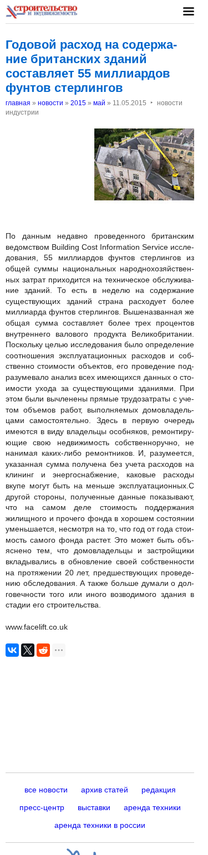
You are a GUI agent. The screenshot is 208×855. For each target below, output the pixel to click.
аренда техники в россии (99, 825)
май (99, 103)
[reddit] (43, 650)
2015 (78, 103)
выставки (94, 807)
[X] (27, 650)
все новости (46, 789)
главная (18, 103)
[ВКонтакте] (12, 650)
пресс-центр (41, 807)
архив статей (104, 789)
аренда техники (152, 807)
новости (50, 103)
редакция (158, 789)
